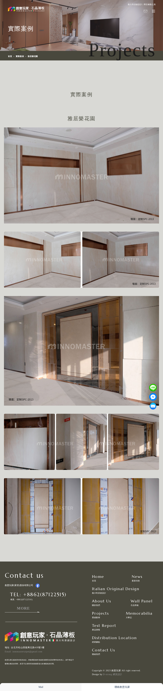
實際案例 (20, 56)
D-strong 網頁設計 (112, 674)
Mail (41, 687)
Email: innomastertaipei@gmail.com (23, 651)
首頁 (10, 56)
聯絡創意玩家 (122, 687)
